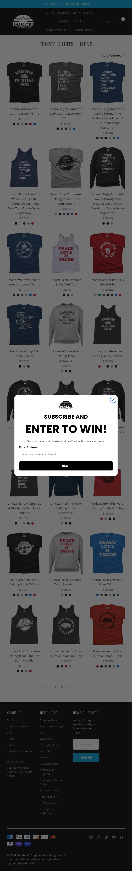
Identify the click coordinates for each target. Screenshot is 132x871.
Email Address (28, 447)
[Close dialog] (113, 400)
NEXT (66, 466)
